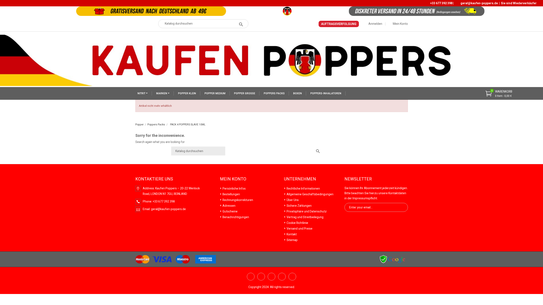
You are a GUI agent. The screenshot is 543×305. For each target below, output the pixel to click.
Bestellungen (231, 194)
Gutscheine (230, 211)
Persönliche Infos (234, 188)
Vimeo (282, 276)
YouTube (261, 276)
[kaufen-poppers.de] (392, 259)
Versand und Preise (299, 228)
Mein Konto (233, 179)
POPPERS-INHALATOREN (325, 93)
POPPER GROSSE (244, 93)
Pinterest (271, 276)
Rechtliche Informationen (303, 188)
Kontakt (291, 234)
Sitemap (292, 240)
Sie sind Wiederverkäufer (519, 3)
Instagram (292, 276)
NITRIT (141, 93)
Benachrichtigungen (235, 217)
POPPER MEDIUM (214, 93)
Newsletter (358, 179)
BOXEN (297, 93)
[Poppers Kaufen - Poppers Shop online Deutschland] (271, 60)
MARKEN (162, 93)
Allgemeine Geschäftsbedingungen (309, 194)
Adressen (228, 206)
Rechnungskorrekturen (237, 200)
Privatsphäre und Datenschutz (306, 211)
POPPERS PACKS (274, 93)
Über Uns (292, 200)
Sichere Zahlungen (299, 206)
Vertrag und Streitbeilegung (304, 217)
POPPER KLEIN (187, 93)
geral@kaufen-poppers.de (479, 3)
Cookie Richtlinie (297, 223)
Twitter (251, 276)
